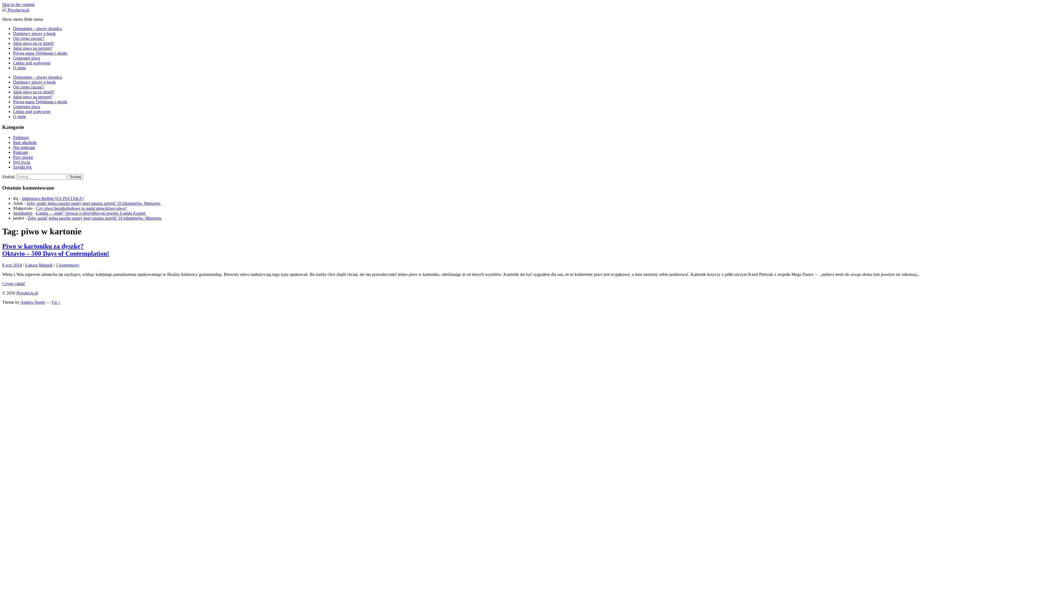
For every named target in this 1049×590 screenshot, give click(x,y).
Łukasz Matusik (39, 265)
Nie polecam (24, 147)
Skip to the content (18, 4)
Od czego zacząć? (28, 38)
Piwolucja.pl (27, 293)
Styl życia (21, 162)
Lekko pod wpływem (31, 63)
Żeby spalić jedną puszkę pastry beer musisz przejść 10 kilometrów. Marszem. (93, 203)
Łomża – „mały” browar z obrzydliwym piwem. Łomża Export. (91, 213)
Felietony (21, 137)
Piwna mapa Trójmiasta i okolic (40, 53)
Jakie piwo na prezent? (32, 48)
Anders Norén (32, 302)
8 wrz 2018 (12, 265)
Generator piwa (26, 58)
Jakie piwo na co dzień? (33, 43)
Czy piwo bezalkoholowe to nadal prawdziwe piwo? (81, 208)
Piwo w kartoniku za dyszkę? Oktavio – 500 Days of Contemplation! (55, 250)
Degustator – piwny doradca (37, 28)
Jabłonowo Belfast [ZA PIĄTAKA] (53, 198)
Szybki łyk (22, 167)
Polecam (20, 152)
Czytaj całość (13, 283)
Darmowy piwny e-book (34, 33)
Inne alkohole (25, 142)
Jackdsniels (23, 213)
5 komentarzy (67, 265)
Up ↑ (56, 302)
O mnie (19, 68)
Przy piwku (23, 157)
